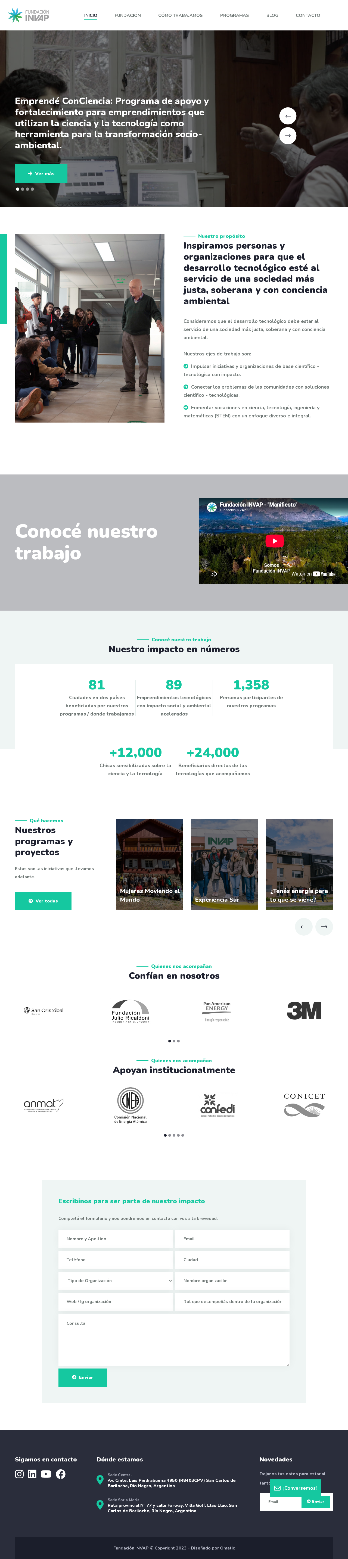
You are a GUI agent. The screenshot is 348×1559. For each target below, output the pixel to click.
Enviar (86, 1377)
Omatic (227, 1548)
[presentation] (304, 927)
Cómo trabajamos (180, 15)
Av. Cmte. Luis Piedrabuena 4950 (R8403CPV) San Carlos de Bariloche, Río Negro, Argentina (172, 1483)
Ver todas (47, 901)
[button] (17, 189)
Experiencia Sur (217, 900)
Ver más (44, 140)
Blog (272, 15)
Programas (234, 15)
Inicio (90, 15)
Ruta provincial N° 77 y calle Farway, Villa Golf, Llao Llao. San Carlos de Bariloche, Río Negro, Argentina (172, 1508)
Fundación (128, 15)
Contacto (308, 15)
